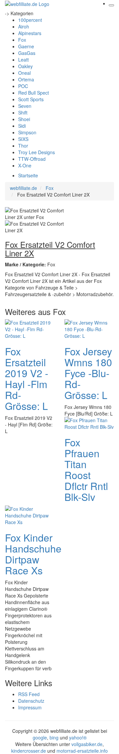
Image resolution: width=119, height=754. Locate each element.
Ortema (26, 79)
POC (23, 86)
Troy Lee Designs (36, 152)
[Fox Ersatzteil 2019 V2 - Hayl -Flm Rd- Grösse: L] (30, 328)
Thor (23, 145)
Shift (22, 112)
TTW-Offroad (32, 158)
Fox (22, 39)
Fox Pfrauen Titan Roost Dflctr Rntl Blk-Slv (86, 469)
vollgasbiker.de (86, 744)
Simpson (27, 132)
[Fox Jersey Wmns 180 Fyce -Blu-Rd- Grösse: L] (89, 328)
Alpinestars (29, 33)
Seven (24, 106)
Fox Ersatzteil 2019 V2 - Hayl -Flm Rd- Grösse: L (26, 378)
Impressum (30, 707)
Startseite (28, 175)
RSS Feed (29, 694)
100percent (30, 20)
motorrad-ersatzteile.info (82, 750)
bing (54, 737)
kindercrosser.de (29, 750)
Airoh (23, 26)
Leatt (23, 59)
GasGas (26, 53)
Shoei (24, 119)
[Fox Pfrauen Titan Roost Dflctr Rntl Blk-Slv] (89, 423)
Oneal (24, 72)
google (40, 737)
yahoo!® (78, 737)
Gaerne (26, 46)
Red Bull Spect (33, 92)
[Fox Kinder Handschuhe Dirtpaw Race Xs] (30, 514)
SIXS (23, 139)
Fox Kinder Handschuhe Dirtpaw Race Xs (33, 553)
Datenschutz (31, 700)
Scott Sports (31, 99)
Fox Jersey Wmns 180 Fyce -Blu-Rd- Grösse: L (88, 373)
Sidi (22, 125)
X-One (24, 165)
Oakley (25, 66)
